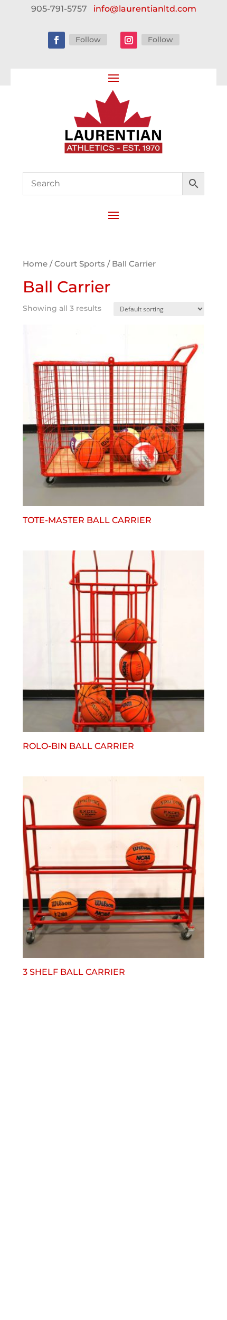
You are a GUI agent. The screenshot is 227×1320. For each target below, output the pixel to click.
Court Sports (79, 264)
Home (35, 264)
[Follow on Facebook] (56, 40)
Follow (88, 39)
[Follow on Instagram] (128, 40)
